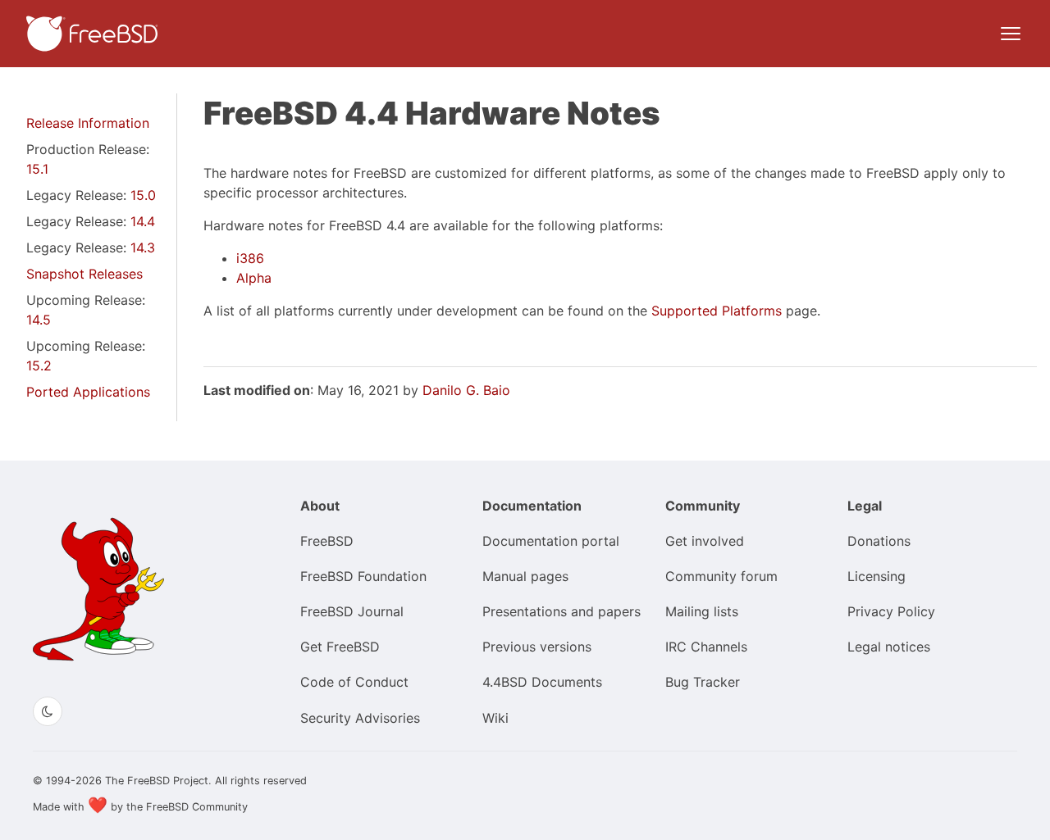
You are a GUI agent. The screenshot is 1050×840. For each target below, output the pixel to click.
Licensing (876, 576)
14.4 (142, 221)
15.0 (143, 195)
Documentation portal (550, 541)
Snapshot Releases (84, 274)
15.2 (39, 365)
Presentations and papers (561, 611)
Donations (879, 541)
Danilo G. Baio (466, 390)
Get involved (704, 541)
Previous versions (536, 646)
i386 (250, 258)
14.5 (38, 319)
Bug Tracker (702, 682)
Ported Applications (88, 392)
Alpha (254, 278)
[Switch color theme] (47, 711)
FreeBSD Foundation (363, 576)
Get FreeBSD (340, 646)
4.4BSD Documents (542, 682)
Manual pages (525, 576)
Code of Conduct (354, 682)
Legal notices (888, 646)
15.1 (37, 169)
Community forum (721, 576)
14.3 (142, 247)
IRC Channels (706, 646)
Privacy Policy (891, 611)
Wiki (495, 718)
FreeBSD (327, 541)
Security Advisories (360, 718)
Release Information (87, 123)
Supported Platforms (716, 310)
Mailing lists (701, 611)
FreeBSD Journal (352, 611)
